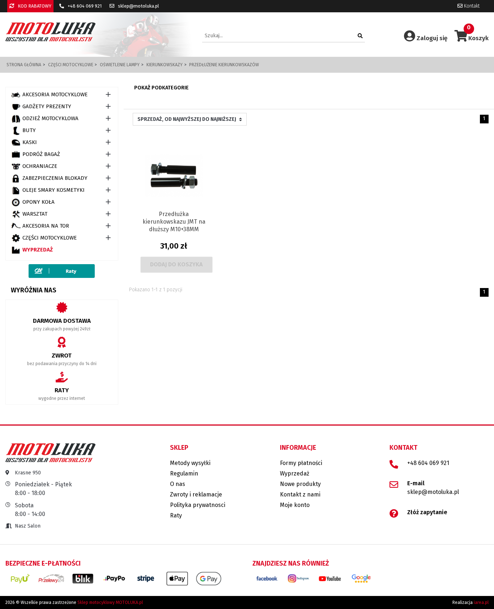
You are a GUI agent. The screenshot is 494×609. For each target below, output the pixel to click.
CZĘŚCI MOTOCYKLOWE (49, 237)
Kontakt (471, 6)
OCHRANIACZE (39, 166)
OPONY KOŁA (38, 202)
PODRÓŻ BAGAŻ (41, 154)
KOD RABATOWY (34, 6)
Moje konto (295, 505)
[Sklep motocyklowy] (50, 32)
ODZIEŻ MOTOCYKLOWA (50, 118)
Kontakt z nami (300, 494)
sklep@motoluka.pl (138, 6)
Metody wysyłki (190, 463)
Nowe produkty (300, 484)
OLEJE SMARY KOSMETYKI (53, 190)
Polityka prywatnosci (197, 505)
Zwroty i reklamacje (196, 494)
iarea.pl (481, 602)
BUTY (29, 130)
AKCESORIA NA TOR (45, 226)
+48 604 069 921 (84, 6)
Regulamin (184, 473)
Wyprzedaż (37, 249)
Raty (176, 515)
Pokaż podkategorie (161, 88)
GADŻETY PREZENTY (46, 106)
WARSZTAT (34, 214)
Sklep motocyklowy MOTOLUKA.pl (110, 602)
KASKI (29, 142)
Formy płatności (301, 463)
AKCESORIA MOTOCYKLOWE (55, 94)
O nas (177, 484)
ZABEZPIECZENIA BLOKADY (55, 178)
